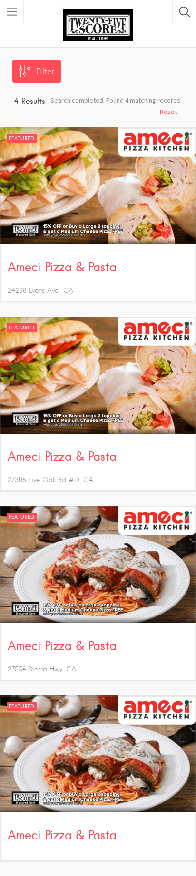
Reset (168, 111)
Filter (45, 71)
